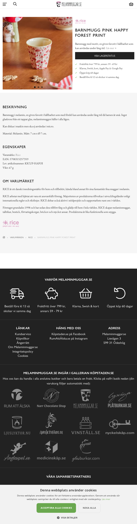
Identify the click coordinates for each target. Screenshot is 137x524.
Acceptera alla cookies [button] (56, 507)
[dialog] (68, 504)
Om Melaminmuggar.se (23, 347)
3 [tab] (42, 87)
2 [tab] (38, 87)
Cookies (23, 356)
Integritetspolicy (22, 351)
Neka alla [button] (89, 507)
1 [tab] (35, 87)
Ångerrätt (23, 343)
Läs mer (106, 499)
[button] (69, 517)
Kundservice (23, 334)
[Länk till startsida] (4, 237)
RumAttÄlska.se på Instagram (69, 338)
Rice (18, 155)
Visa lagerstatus (104, 55)
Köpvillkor (22, 338)
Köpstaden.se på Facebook (68, 334)
